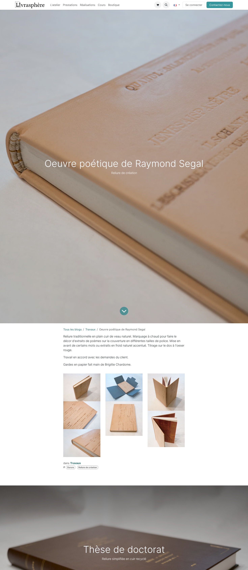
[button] (166, 4)
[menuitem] (55, 5)
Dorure (70, 467)
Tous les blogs (72, 329)
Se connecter (193, 5)
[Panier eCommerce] (157, 4)
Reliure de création (87, 467)
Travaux (90, 329)
